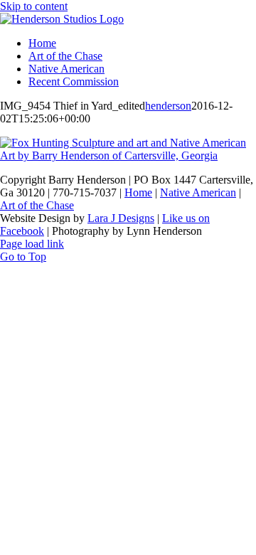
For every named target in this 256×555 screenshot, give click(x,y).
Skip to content (34, 6)
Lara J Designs (120, 218)
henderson (168, 106)
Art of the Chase (37, 205)
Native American (198, 192)
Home (138, 192)
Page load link (32, 244)
